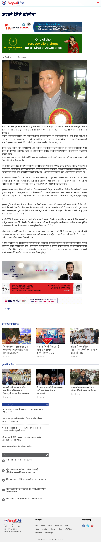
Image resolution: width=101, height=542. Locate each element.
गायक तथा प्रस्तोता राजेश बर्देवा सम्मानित (17, 446)
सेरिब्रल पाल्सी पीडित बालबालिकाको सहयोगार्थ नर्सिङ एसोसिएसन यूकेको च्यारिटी (21, 439)
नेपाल (50, 525)
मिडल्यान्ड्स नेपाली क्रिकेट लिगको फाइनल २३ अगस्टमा (26, 479)
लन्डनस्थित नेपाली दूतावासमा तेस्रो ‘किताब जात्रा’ (24, 498)
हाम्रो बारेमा (39, 533)
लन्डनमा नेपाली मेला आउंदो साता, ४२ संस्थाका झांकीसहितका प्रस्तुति (48, 350)
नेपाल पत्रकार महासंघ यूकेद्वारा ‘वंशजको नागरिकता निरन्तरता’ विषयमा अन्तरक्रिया (16, 350)
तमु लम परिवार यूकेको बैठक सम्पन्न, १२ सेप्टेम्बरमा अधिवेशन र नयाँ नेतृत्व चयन (24, 410)
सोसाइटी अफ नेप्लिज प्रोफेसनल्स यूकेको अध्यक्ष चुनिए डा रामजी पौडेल (84, 350)
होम (37, 525)
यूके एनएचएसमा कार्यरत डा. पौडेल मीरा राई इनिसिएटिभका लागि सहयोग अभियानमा (22, 471)
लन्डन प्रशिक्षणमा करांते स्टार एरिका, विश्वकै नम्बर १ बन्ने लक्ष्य (84, 388)
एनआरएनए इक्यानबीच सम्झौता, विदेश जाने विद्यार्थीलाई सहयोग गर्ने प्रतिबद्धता (22, 420)
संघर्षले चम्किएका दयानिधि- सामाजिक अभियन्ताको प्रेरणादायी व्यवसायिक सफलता (16, 390)
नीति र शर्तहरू (49, 533)
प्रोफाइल (53, 529)
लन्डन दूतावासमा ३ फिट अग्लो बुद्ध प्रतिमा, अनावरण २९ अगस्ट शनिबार (26, 490)
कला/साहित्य (58, 525)
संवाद (60, 529)
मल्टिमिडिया (68, 529)
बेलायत (43, 525)
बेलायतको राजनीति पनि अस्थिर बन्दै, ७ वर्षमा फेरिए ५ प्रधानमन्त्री (50, 390)
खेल (66, 525)
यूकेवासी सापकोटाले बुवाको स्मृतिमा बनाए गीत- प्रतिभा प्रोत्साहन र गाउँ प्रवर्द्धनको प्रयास (21, 429)
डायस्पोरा (44, 529)
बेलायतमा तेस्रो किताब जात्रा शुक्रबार (19, 460)
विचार (37, 529)
